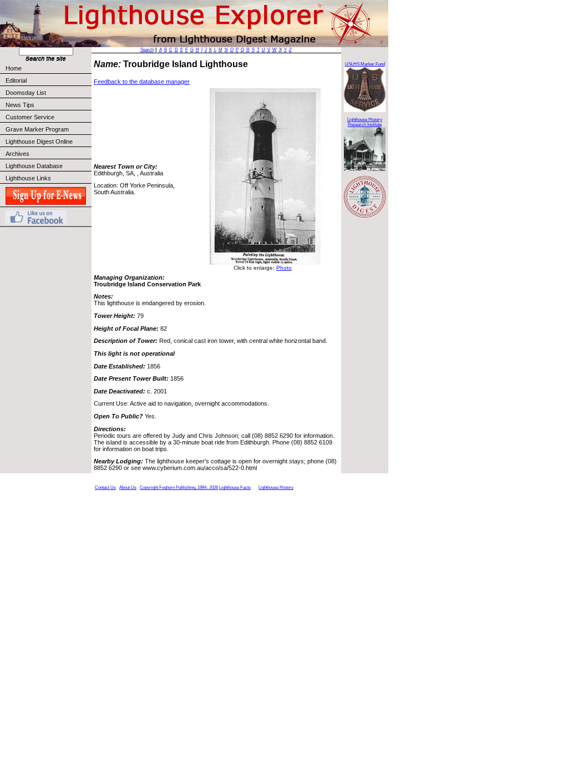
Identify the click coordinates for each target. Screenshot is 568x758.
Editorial (16, 80)
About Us (127, 487)
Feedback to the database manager (142, 81)
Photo (284, 268)
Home (14, 68)
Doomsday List (26, 92)
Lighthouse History (275, 487)
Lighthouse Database (34, 166)
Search (147, 49)
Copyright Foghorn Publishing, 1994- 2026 (179, 487)
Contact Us (105, 487)
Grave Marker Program (37, 129)
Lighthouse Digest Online (39, 141)
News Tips (20, 105)
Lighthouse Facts (235, 487)
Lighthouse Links (28, 178)
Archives (17, 153)
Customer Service (30, 117)
